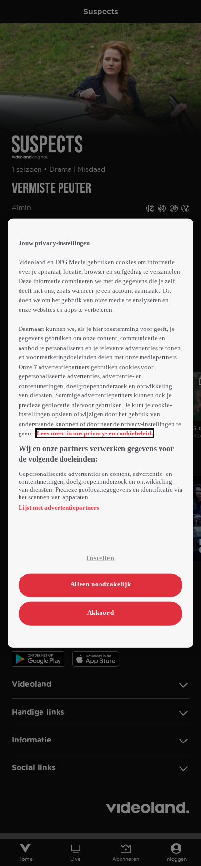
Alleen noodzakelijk (100, 584)
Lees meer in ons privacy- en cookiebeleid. (95, 433)
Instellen (100, 557)
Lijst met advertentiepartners (59, 507)
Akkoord (100, 612)
